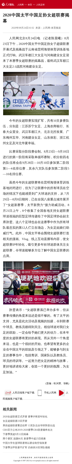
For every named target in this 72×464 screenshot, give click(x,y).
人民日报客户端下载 (23, 392)
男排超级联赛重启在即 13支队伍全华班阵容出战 (29, 425)
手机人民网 (50, 392)
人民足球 (40, 4)
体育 (30, 4)
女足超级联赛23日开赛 (15, 421)
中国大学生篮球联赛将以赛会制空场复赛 (25, 443)
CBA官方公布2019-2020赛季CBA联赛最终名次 (28, 430)
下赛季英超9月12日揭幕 (15, 434)
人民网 (20, 4)
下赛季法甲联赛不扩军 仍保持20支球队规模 (26, 447)
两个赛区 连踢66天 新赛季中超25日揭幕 (24, 438)
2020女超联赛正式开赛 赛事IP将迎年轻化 (25, 416)
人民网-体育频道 (52, 28)
